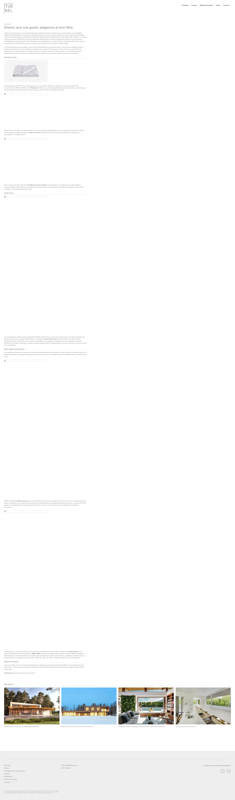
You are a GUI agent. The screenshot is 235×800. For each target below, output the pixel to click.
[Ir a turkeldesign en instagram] (222, 770)
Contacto (226, 5)
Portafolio (185, 5)
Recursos (7, 24)
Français (212, 765)
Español (222, 765)
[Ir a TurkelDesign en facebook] (228, 770)
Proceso (194, 5)
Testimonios (8, 776)
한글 (217, 765)
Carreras (7, 774)
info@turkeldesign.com (70, 765)
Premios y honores (10, 779)
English (206, 765)
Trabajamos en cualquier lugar (14, 771)
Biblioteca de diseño (206, 5)
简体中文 (228, 765)
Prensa (6, 768)
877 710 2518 (66, 768)
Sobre (218, 5)
